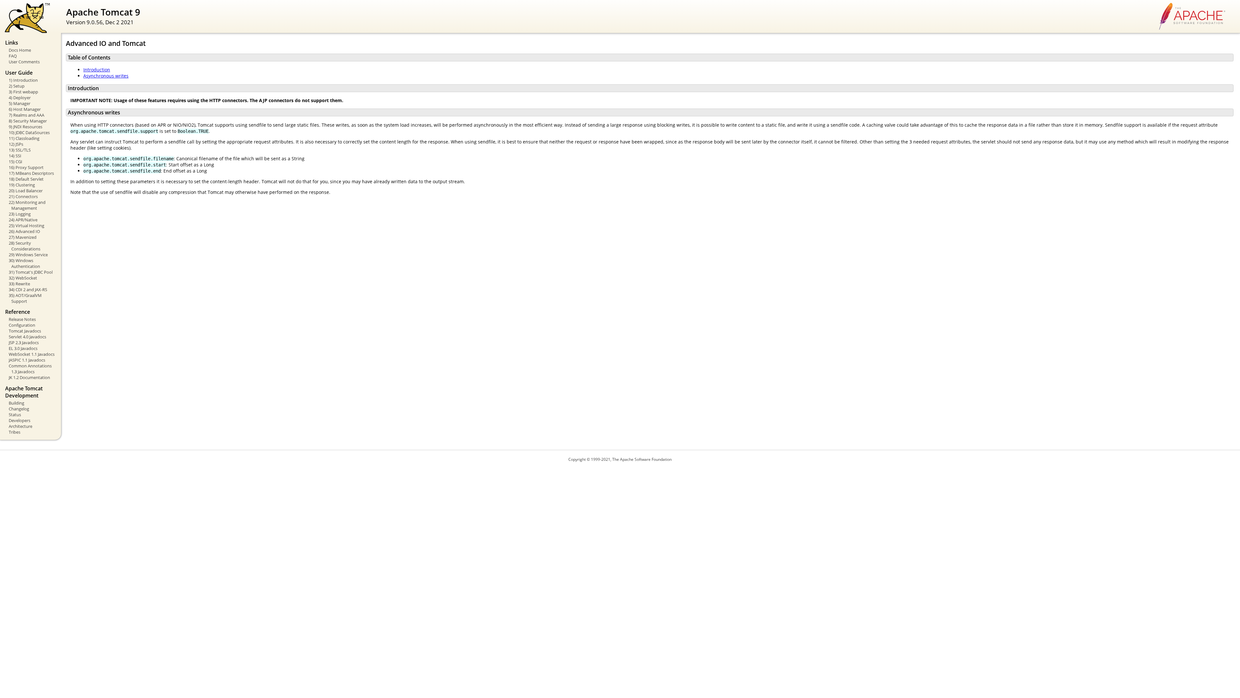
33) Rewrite (19, 284)
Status (15, 415)
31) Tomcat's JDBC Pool (31, 272)
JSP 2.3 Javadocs (24, 342)
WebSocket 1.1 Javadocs (32, 354)
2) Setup (17, 86)
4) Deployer (20, 97)
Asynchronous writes (106, 76)
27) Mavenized (22, 237)
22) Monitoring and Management (27, 205)
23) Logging (20, 214)
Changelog (19, 409)
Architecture (20, 426)
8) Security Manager (28, 121)
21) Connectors (23, 196)
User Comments (24, 62)
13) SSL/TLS (20, 150)
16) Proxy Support (26, 167)
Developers (19, 420)
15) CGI (15, 161)
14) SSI (15, 156)
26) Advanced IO (24, 231)
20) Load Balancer (26, 191)
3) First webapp (23, 92)
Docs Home (20, 50)
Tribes (14, 432)
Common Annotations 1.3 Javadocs (30, 369)
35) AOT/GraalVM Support (25, 298)
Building (16, 403)
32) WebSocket (23, 278)
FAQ (13, 56)
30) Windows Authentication (24, 263)
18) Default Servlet (26, 179)
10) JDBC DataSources (29, 132)
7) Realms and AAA (26, 115)
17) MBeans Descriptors (31, 173)
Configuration (22, 325)
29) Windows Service (28, 255)
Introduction (96, 70)
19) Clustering (22, 185)
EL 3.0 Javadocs (23, 348)
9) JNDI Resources (25, 127)
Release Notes (22, 319)
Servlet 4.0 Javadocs (27, 337)
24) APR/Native (23, 220)
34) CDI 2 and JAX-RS (28, 289)
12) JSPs (16, 144)
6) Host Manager (25, 109)
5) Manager (19, 103)
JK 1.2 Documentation (29, 377)
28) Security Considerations (24, 246)
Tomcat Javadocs (25, 331)
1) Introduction (23, 80)
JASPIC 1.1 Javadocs (27, 360)
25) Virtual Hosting (26, 225)
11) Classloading (24, 138)
